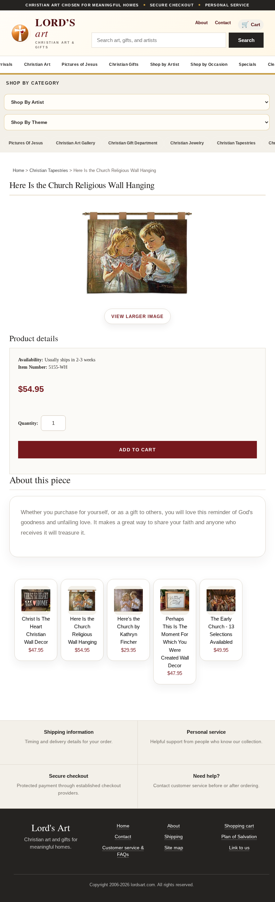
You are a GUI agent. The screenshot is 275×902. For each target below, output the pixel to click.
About (201, 22)
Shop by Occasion (208, 64)
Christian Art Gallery (75, 143)
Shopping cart (239, 825)
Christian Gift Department (132, 143)
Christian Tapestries (236, 143)
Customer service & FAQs (123, 851)
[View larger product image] (137, 316)
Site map (173, 847)
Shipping (173, 836)
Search (246, 40)
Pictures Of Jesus (26, 143)
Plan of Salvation (239, 836)
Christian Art (37, 64)
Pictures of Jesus (80, 64)
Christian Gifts (124, 64)
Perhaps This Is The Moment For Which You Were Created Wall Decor (175, 642)
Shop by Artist (164, 64)
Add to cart (137, 449)
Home (18, 170)
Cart (250, 24)
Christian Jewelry (187, 143)
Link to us (239, 847)
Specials (247, 64)
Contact (223, 22)
